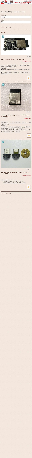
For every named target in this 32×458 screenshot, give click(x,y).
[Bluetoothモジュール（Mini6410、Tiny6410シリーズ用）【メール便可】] (16, 154)
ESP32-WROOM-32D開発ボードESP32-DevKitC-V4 (13, 59)
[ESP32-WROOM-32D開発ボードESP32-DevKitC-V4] (16, 45)
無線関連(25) (8, 12)
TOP (2, 12)
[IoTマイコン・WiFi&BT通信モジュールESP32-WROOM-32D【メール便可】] (16, 97)
